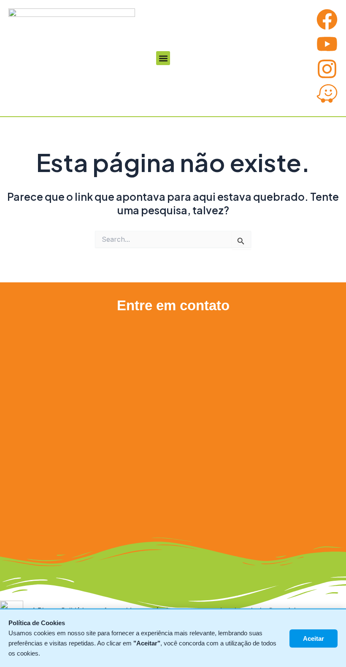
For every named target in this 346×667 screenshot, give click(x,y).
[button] (163, 58)
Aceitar (313, 638)
